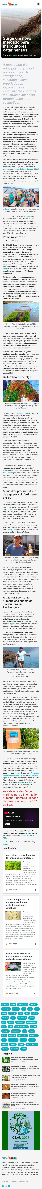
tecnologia (14, 1048)
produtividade (22, 1035)
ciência (32, 1031)
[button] (38, 4)
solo (3, 1040)
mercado (4, 1048)
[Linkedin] (9, 1186)
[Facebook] (3, 1186)
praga (4, 1013)
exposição (5, 1031)
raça (30, 1009)
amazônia (33, 1004)
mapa (24, 1031)
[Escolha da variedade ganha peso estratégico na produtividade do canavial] (6, 1060)
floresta (5, 1004)
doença (11, 1022)
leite (20, 1013)
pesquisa (23, 1040)
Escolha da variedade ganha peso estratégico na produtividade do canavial (24, 1058)
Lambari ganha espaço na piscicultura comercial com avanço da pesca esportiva (25, 1067)
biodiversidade (31, 1022)
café (23, 1009)
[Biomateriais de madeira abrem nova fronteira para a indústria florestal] (6, 1096)
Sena (10, 473)
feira (3, 1026)
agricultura (33, 1035)
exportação (5, 1009)
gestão (32, 1017)
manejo (4, 1044)
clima (4, 1035)
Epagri (18, 167)
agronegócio (15, 1031)
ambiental (12, 1013)
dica (3, 1022)
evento (21, 1044)
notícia (24, 1048)
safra (13, 1004)
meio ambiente (13, 1040)
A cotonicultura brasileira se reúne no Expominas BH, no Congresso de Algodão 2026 (25, 1104)
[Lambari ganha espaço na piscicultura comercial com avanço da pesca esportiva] (6, 1069)
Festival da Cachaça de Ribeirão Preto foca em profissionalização (26, 1076)
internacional (23, 1004)
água (13, 1017)
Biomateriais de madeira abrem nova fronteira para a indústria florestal (23, 1094)
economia (5, 1017)
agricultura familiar (21, 1026)
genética (34, 1013)
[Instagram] (6, 1186)
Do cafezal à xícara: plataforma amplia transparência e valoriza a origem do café (25, 1085)
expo (10, 1026)
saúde (37, 1009)
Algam (12, 624)
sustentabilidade (32, 1044)
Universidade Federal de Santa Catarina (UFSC (20, 169)
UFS (18, 413)
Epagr (7, 209)
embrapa (13, 1044)
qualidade (16, 1009)
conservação (22, 1017)
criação (33, 1026)
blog (27, 1013)
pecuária (32, 1040)
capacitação (20, 1022)
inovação (12, 1035)
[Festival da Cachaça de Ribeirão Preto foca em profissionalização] (6, 1078)
